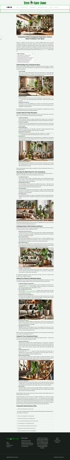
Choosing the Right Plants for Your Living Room (25, 57)
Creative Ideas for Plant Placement (23, 56)
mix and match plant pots (31, 290)
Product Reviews (47, 10)
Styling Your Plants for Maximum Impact (24, 59)
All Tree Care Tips (39, 10)
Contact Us (56, 7)
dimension (27, 286)
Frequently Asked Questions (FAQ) (23, 62)
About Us (51, 7)
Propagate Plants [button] (33, 7)
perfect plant (45, 49)
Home (17, 7)
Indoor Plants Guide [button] (23, 7)
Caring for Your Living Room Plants (23, 60)
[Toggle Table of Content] (32, 54)
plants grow (29, 351)
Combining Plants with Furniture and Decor (25, 58)
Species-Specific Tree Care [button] (42, 7)
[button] (24, 7)
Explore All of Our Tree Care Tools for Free (27, 10)
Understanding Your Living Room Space (24, 55)
